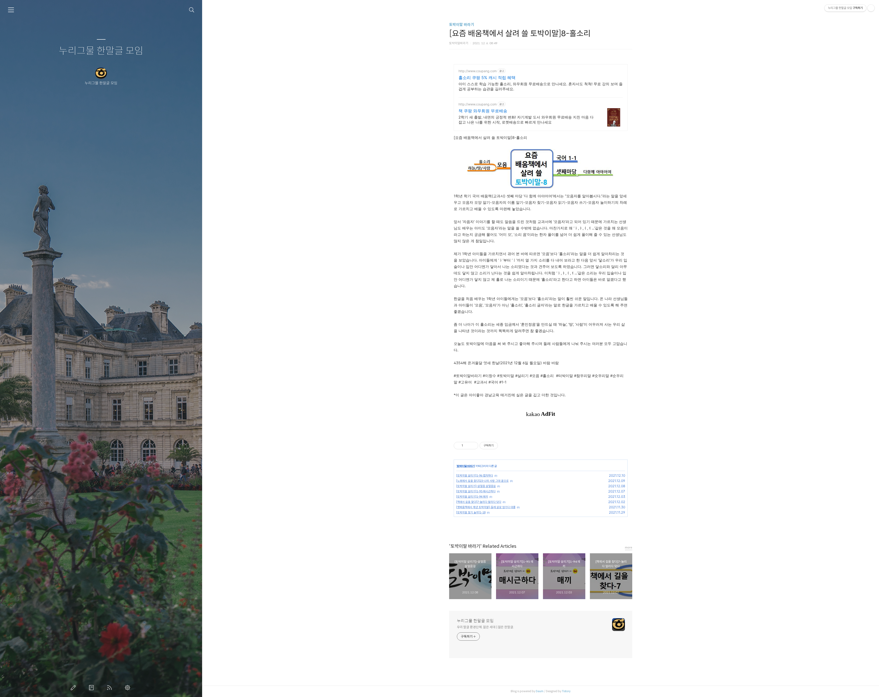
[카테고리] (11, 10)
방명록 (92, 687)
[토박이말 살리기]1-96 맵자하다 (474, 475)
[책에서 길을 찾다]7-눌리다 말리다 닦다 (478, 502)
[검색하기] (191, 10)
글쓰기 (74, 687)
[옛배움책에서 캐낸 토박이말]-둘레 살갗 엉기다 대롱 (485, 507)
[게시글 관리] (473, 445)
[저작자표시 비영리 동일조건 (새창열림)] (504, 445)
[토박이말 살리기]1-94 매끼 (472, 496)
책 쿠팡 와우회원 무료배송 (482, 110)
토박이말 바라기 (461, 24)
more (628, 547)
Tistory (566, 691)
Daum (539, 691)
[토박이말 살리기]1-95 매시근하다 (476, 491)
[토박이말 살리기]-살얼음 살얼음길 (476, 486)
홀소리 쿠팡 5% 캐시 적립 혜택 (486, 77)
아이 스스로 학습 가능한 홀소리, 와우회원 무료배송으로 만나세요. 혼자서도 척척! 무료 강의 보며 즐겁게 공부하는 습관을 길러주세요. (540, 86)
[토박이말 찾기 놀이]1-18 (471, 512)
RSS (110, 687)
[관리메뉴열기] (871, 8)
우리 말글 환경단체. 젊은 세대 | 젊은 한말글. (485, 627)
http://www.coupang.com (477, 71)
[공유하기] (467, 445)
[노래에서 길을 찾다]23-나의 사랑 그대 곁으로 (482, 480)
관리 (128, 687)
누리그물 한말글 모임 (101, 51)
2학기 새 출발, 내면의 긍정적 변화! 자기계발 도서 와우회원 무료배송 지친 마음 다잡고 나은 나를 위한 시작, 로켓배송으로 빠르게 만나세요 (526, 119)
